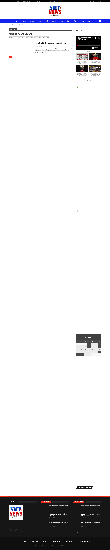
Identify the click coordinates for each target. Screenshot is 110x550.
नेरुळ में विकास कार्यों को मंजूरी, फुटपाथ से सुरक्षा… (59, 505)
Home (17, 21)
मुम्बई (62, 21)
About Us (19, 1)
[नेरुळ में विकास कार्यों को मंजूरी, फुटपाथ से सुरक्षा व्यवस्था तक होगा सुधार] (44, 507)
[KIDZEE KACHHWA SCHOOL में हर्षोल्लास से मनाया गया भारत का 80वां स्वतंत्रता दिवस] (44, 516)
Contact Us (25, 1)
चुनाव (40, 21)
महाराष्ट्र (54, 21)
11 (99, 346)
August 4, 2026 (46, 37)
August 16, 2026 (21, 37)
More (89, 21)
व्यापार (82, 21)
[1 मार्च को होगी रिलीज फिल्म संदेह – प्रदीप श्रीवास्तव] (21, 50)
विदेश (24, 21)
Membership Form (41, 1)
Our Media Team (32, 1)
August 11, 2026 (29, 37)
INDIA (10, 57)
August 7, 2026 (37, 37)
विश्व (75, 21)
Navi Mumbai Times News (51, 1)
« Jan (87, 357)
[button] (90, 52)
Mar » (90, 357)
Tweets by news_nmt (78, 532)
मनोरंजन (32, 21)
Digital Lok (72, 545)
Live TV (14, 1)
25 (99, 352)
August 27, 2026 (12, 37)
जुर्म (47, 21)
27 (81, 354)
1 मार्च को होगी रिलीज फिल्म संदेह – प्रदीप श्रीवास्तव (50, 43)
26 (78, 354)
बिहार (68, 21)
